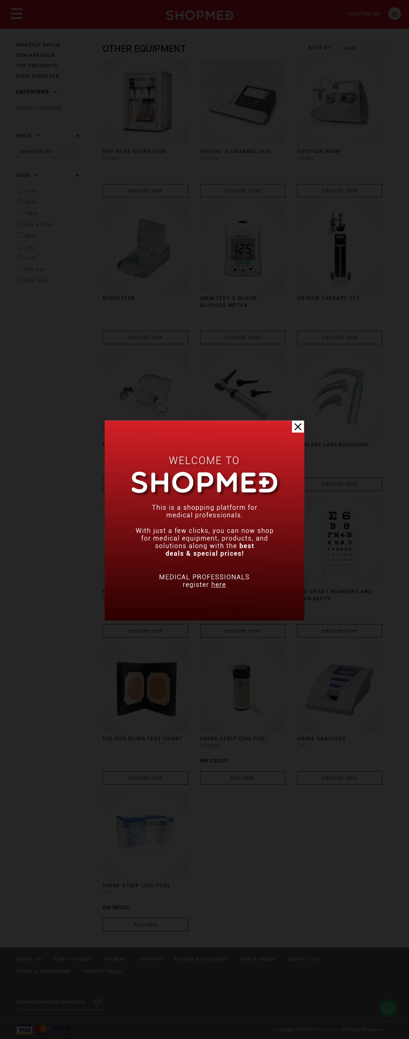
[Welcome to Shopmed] (204, 618)
